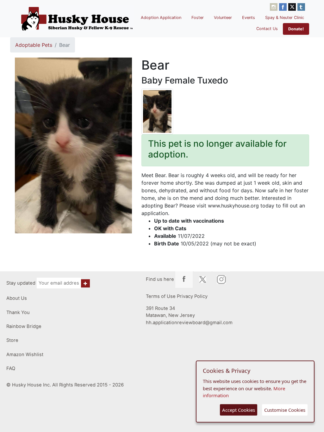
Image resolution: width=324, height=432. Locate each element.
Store (12, 340)
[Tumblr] (301, 6)
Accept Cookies (238, 410)
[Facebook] (283, 6)
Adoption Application (161, 17)
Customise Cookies (284, 410)
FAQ (10, 368)
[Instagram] (274, 6)
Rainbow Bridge (23, 326)
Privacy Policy (192, 296)
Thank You (18, 312)
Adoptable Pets (33, 45)
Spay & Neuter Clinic (284, 17)
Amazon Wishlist (24, 354)
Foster (197, 17)
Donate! (296, 29)
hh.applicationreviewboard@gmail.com (189, 322)
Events (248, 17)
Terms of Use (161, 296)
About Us (16, 298)
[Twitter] (292, 6)
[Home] (77, 18)
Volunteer (223, 17)
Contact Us (267, 28)
